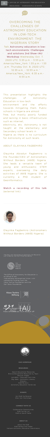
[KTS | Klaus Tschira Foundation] (17, 298)
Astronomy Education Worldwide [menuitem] (23, 385)
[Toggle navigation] (4, 4)
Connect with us (23, 405)
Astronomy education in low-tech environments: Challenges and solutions (26, 50)
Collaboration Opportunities (23, 409)
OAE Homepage (25, 362)
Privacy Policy (18, 308)
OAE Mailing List (23, 411)
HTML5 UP (29, 311)
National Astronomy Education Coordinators (23, 428)
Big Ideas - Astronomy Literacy (23, 379)
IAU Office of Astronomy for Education (25, 2)
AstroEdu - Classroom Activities (23, 377)
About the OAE (23, 424)
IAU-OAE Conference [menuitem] (23, 396)
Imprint (6, 308)
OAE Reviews (23, 383)
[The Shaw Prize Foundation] (14, 265)
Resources (15, 6)
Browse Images (23, 375)
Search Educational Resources (23, 372)
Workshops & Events (32, 6)
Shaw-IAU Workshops (23, 398)
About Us (23, 421)
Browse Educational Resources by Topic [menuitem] (23, 373)
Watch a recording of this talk (25, 188)
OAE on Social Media (23, 413)
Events (23, 392)
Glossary (23, 381)
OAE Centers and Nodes (23, 426)
